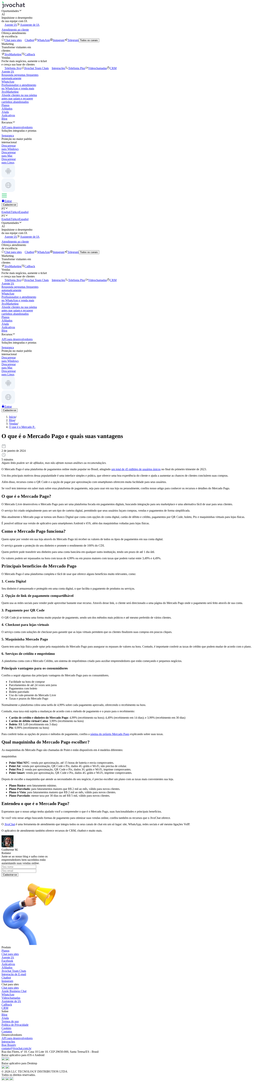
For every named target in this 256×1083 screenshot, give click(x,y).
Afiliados (6, 108)
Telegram (73, 40)
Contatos (6, 1031)
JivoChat (9, 824)
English (5, 212)
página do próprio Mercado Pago (109, 734)
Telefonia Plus (76, 68)
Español (23, 212)
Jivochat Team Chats (36, 68)
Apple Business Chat (13, 991)
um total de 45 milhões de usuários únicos (136, 469)
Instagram (58, 40)
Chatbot (29, 40)
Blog (4, 118)
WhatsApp (43, 40)
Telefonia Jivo (12, 68)
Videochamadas (97, 68)
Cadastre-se (9, 204)
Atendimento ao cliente (15, 29)
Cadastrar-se (10, 874)
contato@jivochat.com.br (16, 1048)
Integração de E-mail (13, 974)
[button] (128, 11)
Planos (5, 105)
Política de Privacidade (14, 1024)
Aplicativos (8, 115)
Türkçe (14, 212)
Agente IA (10, 24)
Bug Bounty (8, 1045)
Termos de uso (10, 1021)
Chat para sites (13, 40)
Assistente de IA (30, 24)
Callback (30, 54)
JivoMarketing (13, 54)
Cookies (6, 1028)
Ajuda (5, 112)
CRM (113, 68)
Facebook (7, 960)
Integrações (58, 68)
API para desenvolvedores (17, 1038)
